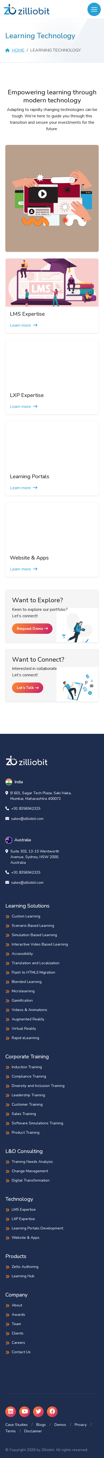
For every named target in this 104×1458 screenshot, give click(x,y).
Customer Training (27, 1104)
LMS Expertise (24, 1209)
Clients (17, 1333)
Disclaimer (33, 1431)
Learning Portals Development (37, 1228)
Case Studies (16, 1424)
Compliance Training (29, 1076)
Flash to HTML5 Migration (33, 972)
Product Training (25, 1132)
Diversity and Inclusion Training (38, 1085)
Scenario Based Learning (33, 925)
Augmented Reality (28, 1019)
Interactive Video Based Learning (40, 944)
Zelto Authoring (25, 1266)
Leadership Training (28, 1095)
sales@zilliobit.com (27, 818)
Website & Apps (25, 1237)
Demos (60, 1424)
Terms (10, 1431)
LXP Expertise (23, 1218)
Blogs (41, 1424)
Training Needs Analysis (32, 1161)
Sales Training (24, 1113)
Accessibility (22, 953)
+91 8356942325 (25, 808)
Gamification (22, 1000)
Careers (18, 1342)
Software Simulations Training (37, 1123)
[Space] (26, 760)
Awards (18, 1314)
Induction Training (27, 1067)
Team (16, 1323)
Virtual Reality (24, 1028)
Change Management (30, 1171)
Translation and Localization (35, 963)
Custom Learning (26, 916)
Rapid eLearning (25, 1037)
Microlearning (23, 991)
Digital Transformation (31, 1180)
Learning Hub (23, 1276)
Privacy (81, 1424)
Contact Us (21, 1352)
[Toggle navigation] (94, 9)
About (17, 1305)
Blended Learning (27, 981)
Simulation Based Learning (34, 935)
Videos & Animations (29, 1009)
